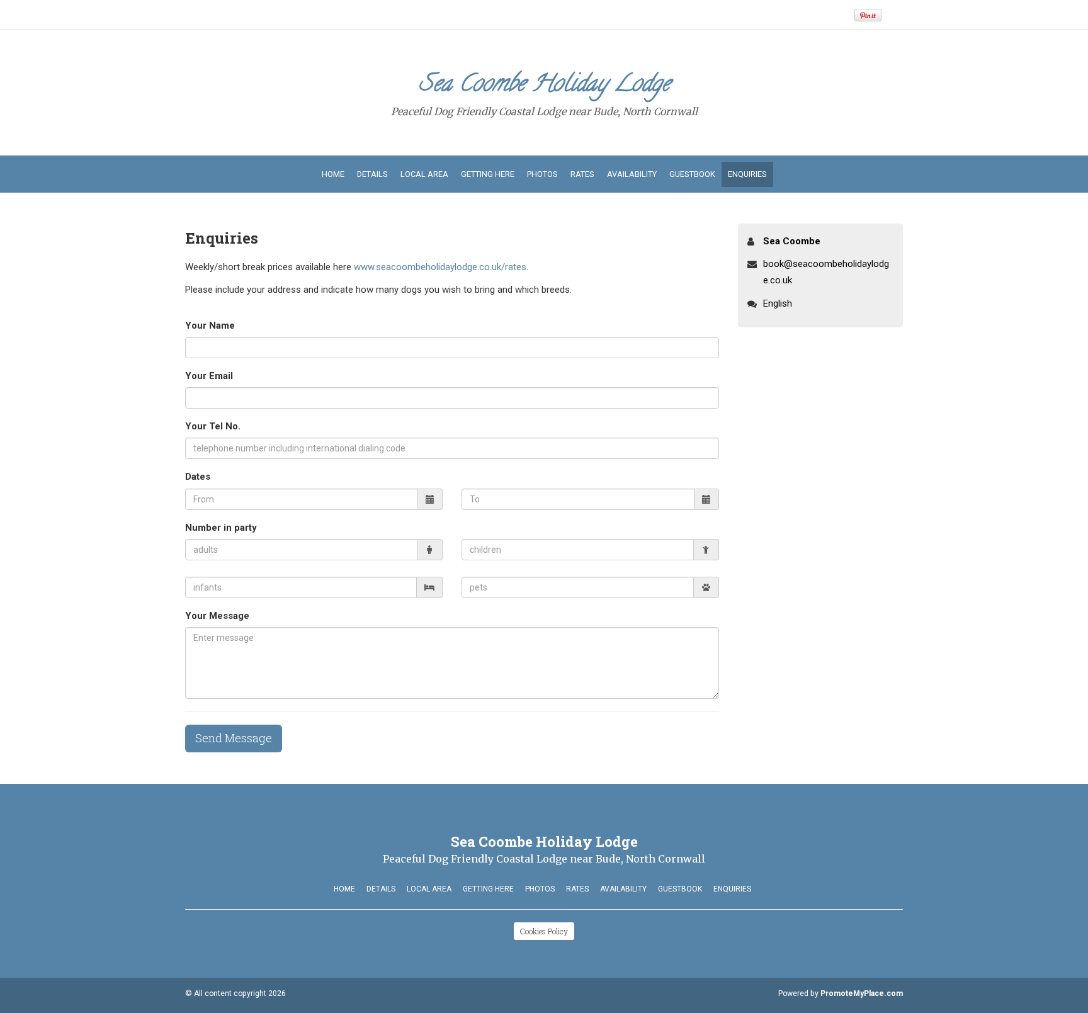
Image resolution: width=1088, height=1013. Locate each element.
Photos (542, 174)
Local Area (424, 174)
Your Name (210, 325)
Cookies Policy (544, 931)
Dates (197, 476)
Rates (582, 174)
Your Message (217, 615)
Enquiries (747, 174)
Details (372, 174)
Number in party (221, 527)
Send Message (233, 737)
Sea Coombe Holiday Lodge (544, 86)
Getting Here (487, 174)
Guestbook (692, 174)
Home (333, 174)
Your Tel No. (213, 426)
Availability (632, 174)
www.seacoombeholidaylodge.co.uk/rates (440, 267)
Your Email (209, 376)
